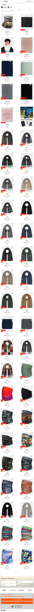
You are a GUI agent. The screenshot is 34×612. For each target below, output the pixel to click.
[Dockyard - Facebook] (12, 606)
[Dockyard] (6, 1)
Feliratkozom (25, 584)
